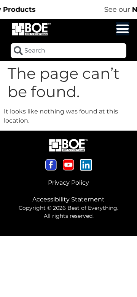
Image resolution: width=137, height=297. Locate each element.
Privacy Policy (68, 182)
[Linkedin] (86, 165)
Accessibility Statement (68, 199)
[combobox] (68, 50)
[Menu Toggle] (122, 28)
